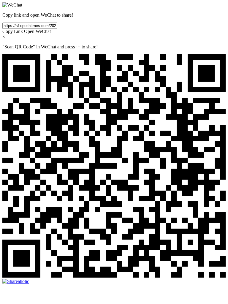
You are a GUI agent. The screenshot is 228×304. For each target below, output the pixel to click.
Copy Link (12, 31)
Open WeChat (37, 31)
